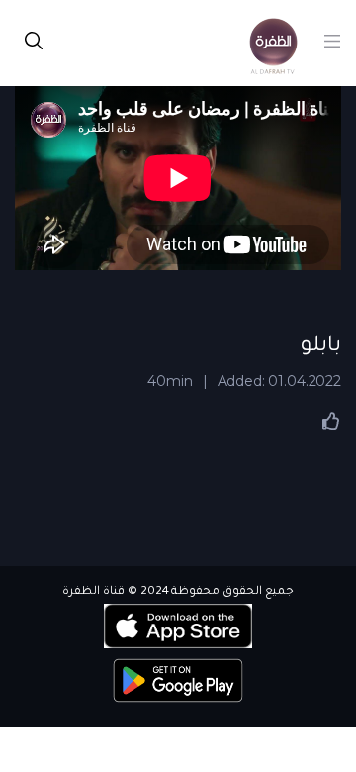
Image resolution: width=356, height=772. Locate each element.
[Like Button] (331, 421)
